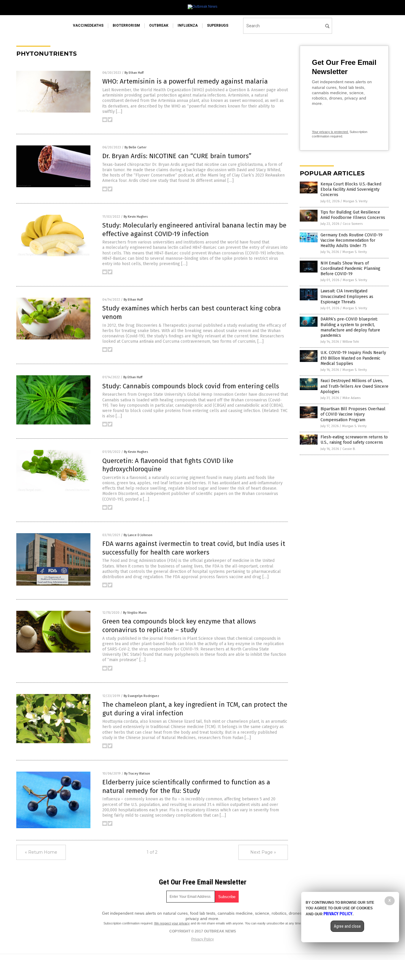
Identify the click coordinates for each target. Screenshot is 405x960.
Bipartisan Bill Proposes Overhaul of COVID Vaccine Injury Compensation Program (353, 414)
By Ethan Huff (134, 73)
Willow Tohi (350, 342)
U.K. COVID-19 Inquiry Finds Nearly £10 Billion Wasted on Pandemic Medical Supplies (353, 358)
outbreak (158, 25)
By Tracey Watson (137, 773)
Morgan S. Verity (355, 201)
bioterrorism (126, 25)
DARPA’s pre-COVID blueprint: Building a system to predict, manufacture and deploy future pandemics (350, 327)
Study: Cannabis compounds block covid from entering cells (190, 386)
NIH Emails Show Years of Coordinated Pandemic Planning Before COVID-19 (350, 268)
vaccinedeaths (88, 25)
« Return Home (41, 852)
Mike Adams (351, 398)
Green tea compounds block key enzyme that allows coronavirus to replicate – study (179, 625)
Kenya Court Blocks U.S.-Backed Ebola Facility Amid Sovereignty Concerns (351, 189)
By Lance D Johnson (138, 535)
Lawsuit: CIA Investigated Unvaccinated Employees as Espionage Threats (347, 296)
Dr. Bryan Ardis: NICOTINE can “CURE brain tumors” (176, 156)
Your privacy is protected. (330, 132)
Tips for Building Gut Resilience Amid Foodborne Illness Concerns (353, 215)
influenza (188, 25)
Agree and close (347, 926)
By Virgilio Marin (135, 613)
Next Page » (263, 852)
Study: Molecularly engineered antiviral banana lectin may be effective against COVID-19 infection (194, 229)
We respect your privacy (172, 923)
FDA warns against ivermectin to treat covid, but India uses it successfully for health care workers (193, 548)
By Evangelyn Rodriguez (141, 696)
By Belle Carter (135, 147)
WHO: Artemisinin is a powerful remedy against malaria (185, 81)
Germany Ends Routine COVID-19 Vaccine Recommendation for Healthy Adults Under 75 (351, 240)
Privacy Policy (202, 939)
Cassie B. (348, 449)
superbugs (217, 25)
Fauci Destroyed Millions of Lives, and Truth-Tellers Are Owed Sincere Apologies (354, 386)
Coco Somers (353, 224)
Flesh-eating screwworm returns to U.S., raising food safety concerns (354, 440)
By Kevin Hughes (136, 217)
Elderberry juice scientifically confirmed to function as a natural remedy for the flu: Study (186, 786)
